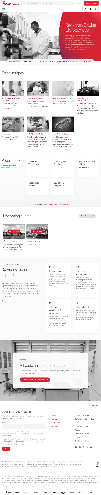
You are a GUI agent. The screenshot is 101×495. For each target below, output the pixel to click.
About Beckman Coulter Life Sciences (35, 380)
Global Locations (55, 423)
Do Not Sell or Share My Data (84, 419)
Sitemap (77, 437)
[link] (14, 237)
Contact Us (54, 419)
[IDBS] (44, 493)
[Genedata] (35, 493)
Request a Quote (91, 3)
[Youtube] (91, 447)
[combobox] (47, 3)
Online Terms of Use (81, 426)
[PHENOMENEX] (81, 492)
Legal (77, 423)
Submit (6, 449)
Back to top (94, 405)
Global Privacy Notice (82, 433)
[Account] (90, 9)
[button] (23, 3)
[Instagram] (80, 447)
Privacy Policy (8, 441)
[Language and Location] (96, 9)
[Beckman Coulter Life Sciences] (10, 3)
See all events (87, 216)
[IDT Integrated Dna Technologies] (53, 492)
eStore (78, 3)
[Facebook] (76, 447)
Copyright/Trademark (82, 415)
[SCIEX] (90, 493)
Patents (77, 430)
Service (5, 301)
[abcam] (17, 493)
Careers (53, 415)
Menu (8, 9)
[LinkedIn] (83, 447)
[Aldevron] (26, 493)
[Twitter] (87, 447)
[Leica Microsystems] (63, 492)
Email (4, 422)
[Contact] (85, 9)
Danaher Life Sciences (82, 441)
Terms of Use (20, 441)
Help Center (54, 426)
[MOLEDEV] (72, 492)
